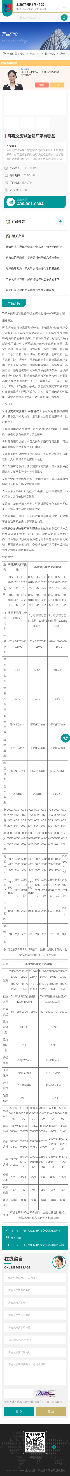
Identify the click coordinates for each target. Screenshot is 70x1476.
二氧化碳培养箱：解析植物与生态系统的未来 (33, 279)
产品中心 (35, 53)
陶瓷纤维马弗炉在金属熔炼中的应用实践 (30, 290)
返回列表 (16, 1237)
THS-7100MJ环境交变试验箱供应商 (42, 1244)
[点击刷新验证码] (45, 1393)
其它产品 (50, 53)
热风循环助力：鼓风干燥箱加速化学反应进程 (33, 268)
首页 (22, 53)
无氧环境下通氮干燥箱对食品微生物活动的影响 (34, 246)
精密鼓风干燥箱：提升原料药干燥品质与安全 (33, 257)
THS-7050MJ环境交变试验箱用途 (41, 1230)
